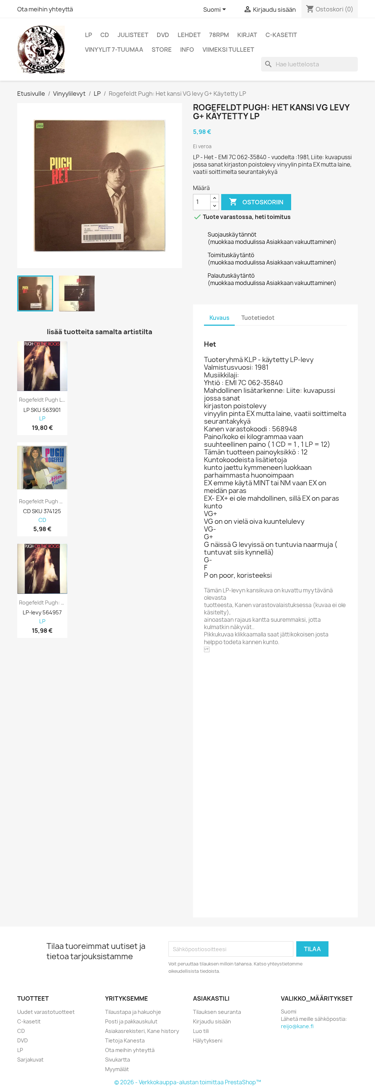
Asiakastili (211, 998)
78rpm (219, 35)
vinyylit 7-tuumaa (114, 49)
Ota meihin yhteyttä (45, 9)
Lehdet (189, 35)
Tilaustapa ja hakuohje (133, 1011)
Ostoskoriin (256, 201)
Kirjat (247, 35)
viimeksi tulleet (228, 49)
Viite (210, 680)
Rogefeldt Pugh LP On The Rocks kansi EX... (42, 400)
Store (162, 49)
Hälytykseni (207, 1040)
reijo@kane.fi (297, 1026)
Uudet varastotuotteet (46, 1011)
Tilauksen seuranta (217, 1011)
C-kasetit (281, 35)
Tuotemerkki (222, 670)
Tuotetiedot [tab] (258, 318)
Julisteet (133, 35)
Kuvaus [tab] (219, 318)
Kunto (212, 903)
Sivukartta (117, 1059)
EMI (247, 670)
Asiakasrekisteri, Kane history (142, 1030)
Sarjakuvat (30, 1059)
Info (187, 49)
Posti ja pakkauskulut (131, 1021)
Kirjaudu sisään (212, 1021)
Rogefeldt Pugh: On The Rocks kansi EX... (42, 602)
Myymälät (117, 1069)
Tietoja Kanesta (125, 1040)
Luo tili (201, 1030)
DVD (163, 35)
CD (104, 35)
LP (88, 35)
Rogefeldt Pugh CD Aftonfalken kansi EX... (42, 501)
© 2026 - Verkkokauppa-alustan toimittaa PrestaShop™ (187, 1082)
